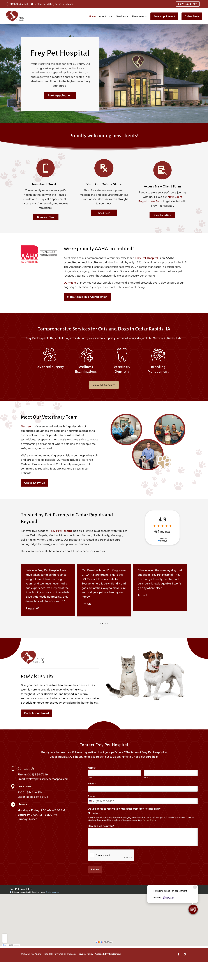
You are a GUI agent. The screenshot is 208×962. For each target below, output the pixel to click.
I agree (96, 812)
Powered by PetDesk (65, 953)
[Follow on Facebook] (178, 954)
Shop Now (104, 212)
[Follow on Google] (184, 954)
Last (146, 777)
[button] (193, 909)
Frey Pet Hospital (146, 258)
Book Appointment (164, 16)
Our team (70, 282)
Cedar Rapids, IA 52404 (33, 796)
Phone (91, 796)
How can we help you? (101, 825)
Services (121, 16)
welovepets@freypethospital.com (54, 3)
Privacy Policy (149, 820)
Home (92, 16)
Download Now (45, 217)
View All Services (103, 385)
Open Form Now (162, 215)
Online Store (192, 16)
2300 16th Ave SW (30, 792)
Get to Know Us (34, 482)
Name (92, 767)
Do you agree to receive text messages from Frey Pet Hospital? (124, 808)
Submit (95, 869)
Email (92, 783)
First (90, 777)
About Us (104, 16)
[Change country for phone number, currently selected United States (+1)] (91, 801)
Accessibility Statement (108, 953)
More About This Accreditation (87, 296)
